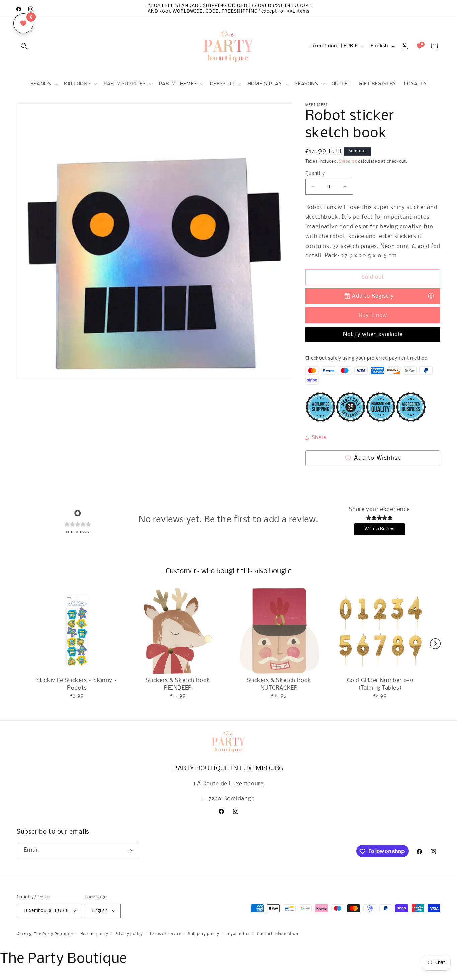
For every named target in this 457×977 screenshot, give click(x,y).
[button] (24, 46)
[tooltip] (431, 295)
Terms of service (165, 934)
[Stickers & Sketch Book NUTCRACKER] (279, 630)
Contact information (277, 934)
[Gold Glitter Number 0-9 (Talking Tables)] (380, 630)
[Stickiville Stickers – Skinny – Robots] (76, 630)
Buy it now (373, 315)
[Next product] (435, 644)
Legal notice (238, 934)
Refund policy (94, 934)
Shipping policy (203, 934)
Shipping (348, 161)
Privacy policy (129, 934)
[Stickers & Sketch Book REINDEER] (177, 630)
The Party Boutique (53, 934)
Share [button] (319, 437)
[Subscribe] (129, 851)
